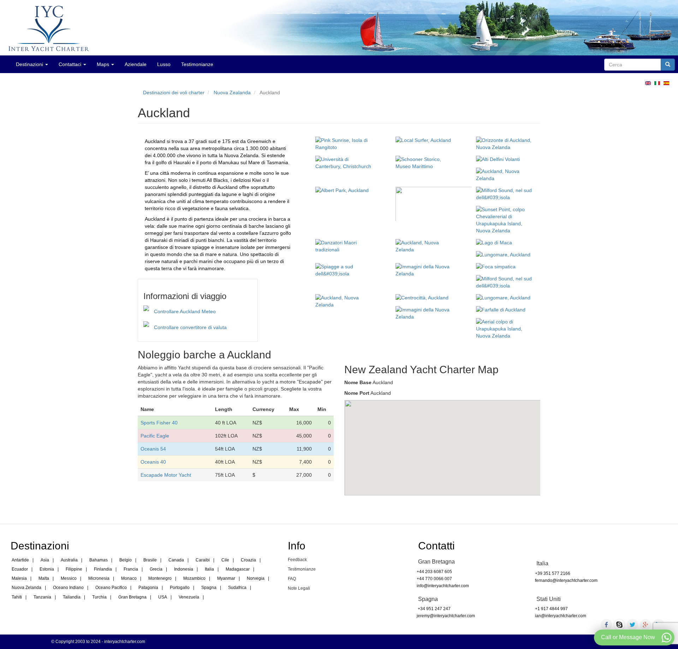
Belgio (125, 560)
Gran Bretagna (132, 597)
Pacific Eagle (155, 436)
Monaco (129, 578)
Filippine (74, 569)
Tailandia (72, 597)
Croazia (248, 560)
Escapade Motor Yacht (166, 475)
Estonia (47, 569)
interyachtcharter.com (124, 641)
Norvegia (255, 578)
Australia (69, 560)
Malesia (19, 578)
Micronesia (98, 578)
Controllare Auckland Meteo (185, 311)
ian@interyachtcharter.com (560, 615)
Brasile (150, 560)
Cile (225, 560)
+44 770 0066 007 (434, 578)
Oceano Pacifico (111, 587)
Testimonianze (197, 64)
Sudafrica (237, 587)
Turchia (99, 597)
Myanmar (226, 578)
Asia (45, 560)
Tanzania (42, 597)
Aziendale (136, 64)
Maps (104, 64)
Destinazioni (30, 64)
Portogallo (180, 587)
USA (162, 597)
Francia (131, 569)
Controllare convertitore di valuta (190, 327)
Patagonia (148, 587)
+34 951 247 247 (434, 608)
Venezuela (189, 597)
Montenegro (160, 578)
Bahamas (98, 560)
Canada (176, 560)
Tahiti (17, 597)
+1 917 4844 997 (551, 608)
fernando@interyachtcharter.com (566, 580)
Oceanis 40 (153, 462)
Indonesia (183, 569)
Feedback (297, 559)
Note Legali (299, 588)
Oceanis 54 (153, 449)
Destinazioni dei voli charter (173, 92)
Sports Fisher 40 (159, 422)
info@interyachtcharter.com (443, 585)
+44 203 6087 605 (434, 571)
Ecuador (20, 569)
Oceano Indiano (68, 587)
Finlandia (103, 569)
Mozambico (194, 578)
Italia (209, 569)
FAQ (292, 578)
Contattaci (71, 64)
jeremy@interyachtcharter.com (446, 615)
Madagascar (238, 569)
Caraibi (203, 560)
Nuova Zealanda (232, 92)
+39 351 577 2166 (552, 573)
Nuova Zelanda (26, 587)
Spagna (208, 587)
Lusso (164, 64)
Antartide (20, 560)
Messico (69, 578)
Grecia (156, 569)
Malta (43, 578)
